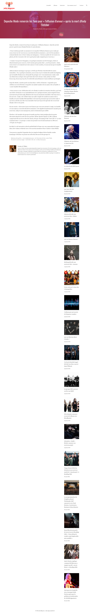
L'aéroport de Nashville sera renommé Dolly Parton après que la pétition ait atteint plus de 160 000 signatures (71, 594)
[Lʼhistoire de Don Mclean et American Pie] (71, 138)
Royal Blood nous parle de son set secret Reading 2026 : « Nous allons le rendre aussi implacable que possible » (71, 534)
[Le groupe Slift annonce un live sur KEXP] (71, 386)
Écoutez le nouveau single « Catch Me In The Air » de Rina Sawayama (28, 139)
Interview (62, 5)
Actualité (48, 5)
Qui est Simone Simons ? (71, 239)
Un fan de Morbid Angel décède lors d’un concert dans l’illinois (71, 364)
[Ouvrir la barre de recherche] (87, 5)
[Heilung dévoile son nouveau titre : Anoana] (71, 259)
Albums (55, 5)
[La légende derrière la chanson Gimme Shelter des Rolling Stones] (71, 86)
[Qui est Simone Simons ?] (71, 236)
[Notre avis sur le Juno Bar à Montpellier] (71, 284)
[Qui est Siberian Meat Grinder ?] (71, 334)
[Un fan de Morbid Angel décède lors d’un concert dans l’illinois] (71, 359)
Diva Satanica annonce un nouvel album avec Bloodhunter (70, 416)
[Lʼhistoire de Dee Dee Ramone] (71, 113)
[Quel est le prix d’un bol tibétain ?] (71, 61)
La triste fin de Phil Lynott (71, 166)
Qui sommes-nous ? (72, 5)
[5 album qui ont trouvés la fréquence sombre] (71, 309)
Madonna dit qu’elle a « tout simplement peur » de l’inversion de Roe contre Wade (31, 138)
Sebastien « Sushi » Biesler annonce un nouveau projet (70, 443)
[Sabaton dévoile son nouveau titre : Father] (71, 211)
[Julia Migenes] (9, 5)
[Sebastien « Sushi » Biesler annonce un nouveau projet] (71, 438)
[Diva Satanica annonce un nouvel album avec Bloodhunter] (71, 411)
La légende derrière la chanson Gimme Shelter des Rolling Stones (71, 91)
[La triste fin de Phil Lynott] (71, 163)
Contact (81, 5)
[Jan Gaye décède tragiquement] (71, 186)
